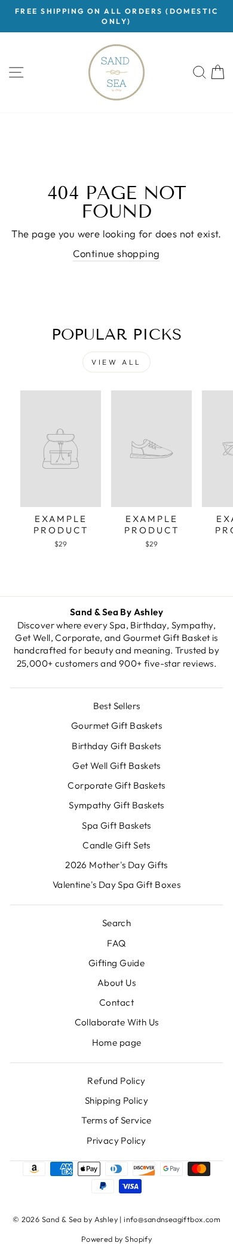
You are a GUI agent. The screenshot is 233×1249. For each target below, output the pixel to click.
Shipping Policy (116, 1100)
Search (116, 923)
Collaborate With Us (117, 1022)
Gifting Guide (116, 963)
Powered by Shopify (116, 1239)
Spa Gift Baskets (116, 825)
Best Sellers (116, 705)
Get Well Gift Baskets (116, 765)
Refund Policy (116, 1080)
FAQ (116, 943)
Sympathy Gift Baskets (116, 805)
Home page (117, 1042)
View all (116, 362)
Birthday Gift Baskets (116, 746)
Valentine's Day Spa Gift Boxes (116, 884)
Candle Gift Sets (116, 845)
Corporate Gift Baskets (116, 785)
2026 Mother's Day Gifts (116, 865)
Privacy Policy (116, 1140)
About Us (116, 982)
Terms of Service (116, 1120)
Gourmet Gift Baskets (116, 725)
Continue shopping (116, 253)
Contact (116, 1002)
